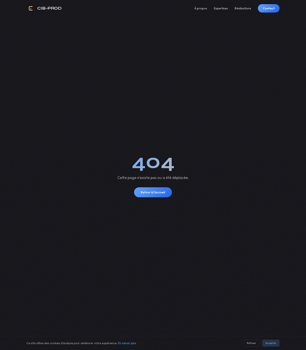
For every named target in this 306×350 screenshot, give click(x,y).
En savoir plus (127, 343)
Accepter (270, 343)
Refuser (251, 343)
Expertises (221, 8)
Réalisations (243, 8)
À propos (200, 8)
